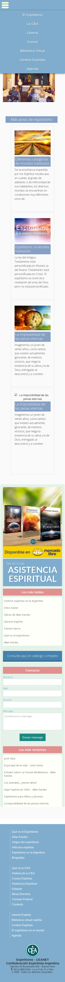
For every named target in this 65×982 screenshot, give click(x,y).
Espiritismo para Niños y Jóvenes (23, 796)
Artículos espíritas (23, 847)
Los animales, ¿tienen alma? (20, 782)
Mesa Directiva (21, 894)
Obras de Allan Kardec (17, 614)
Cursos (32, 42)
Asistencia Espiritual (24, 883)
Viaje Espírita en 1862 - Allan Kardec (25, 789)
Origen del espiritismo (25, 842)
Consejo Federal (22, 899)
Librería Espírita (13, 621)
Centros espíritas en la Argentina (23, 600)
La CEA (32, 24)
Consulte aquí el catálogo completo (32, 656)
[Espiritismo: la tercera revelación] (33, 242)
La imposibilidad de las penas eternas (26, 803)
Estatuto (17, 888)
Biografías (18, 857)
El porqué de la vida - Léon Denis (23, 765)
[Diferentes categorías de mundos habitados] (33, 154)
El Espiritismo (33, 15)
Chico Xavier (11, 607)
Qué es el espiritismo (16, 635)
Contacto (17, 904)
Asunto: (7, 699)
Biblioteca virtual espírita (27, 920)
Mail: (5, 688)
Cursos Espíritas (22, 878)
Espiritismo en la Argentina (28, 852)
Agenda (32, 69)
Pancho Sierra (12, 628)
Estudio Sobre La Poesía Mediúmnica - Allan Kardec (30, 773)
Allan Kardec (11, 642)
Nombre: (8, 677)
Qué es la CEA (21, 868)
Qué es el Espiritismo (25, 831)
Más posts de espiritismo (31, 119)
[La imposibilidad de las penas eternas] (33, 329)
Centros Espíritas (32, 60)
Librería (32, 33)
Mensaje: (8, 711)
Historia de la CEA (23, 873)
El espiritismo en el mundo (28, 930)
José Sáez (10, 758)
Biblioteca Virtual (32, 51)
